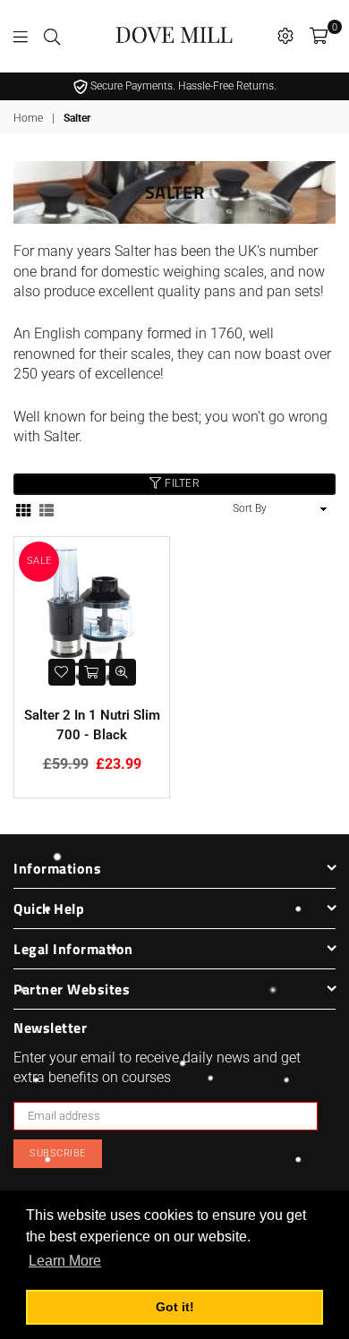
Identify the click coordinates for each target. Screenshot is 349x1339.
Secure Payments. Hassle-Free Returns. (182, 86)
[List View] (46, 509)
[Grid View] (23, 509)
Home (28, 118)
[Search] (52, 35)
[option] (174, 86)
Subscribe (58, 1153)
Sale (39, 561)
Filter (181, 484)
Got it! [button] (175, 1307)
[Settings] (285, 35)
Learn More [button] (65, 1260)
